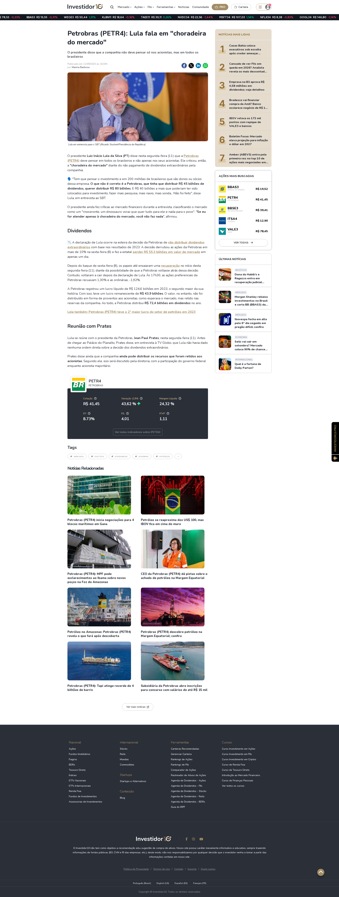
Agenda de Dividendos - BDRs (188, 801)
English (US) (163, 883)
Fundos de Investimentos (83, 796)
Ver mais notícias (135, 707)
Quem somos (208, 869)
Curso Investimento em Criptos (239, 759)
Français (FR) (199, 883)
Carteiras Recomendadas (185, 748)
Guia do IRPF (178, 807)
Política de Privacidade (136, 869)
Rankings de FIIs (180, 764)
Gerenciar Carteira (181, 754)
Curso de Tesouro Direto (235, 770)
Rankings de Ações (181, 759)
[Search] (112, 7)
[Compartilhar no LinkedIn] (198, 65)
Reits (123, 754)
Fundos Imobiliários (79, 754)
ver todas (241, 242)
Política (99, 456)
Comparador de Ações (183, 770)
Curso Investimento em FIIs (237, 754)
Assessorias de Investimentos (85, 801)
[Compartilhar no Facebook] (184, 65)
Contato (178, 869)
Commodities (127, 764)
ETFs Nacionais (77, 780)
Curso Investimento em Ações (238, 748)
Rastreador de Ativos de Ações (188, 775)
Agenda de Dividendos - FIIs (186, 786)
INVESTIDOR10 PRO (335, 438)
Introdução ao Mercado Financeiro (241, 775)
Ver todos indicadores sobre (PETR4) (137, 432)
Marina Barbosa (81, 67)
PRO (222, 7)
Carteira (243, 7)
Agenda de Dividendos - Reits (187, 796)
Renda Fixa (75, 791)
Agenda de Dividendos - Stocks (188, 791)
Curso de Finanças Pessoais (237, 780)
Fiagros (73, 759)
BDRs (72, 764)
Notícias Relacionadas (85, 468)
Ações (138, 7)
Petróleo (164, 456)
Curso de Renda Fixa (233, 764)
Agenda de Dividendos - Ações (188, 780)
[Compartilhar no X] (191, 65)
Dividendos (121, 456)
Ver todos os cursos (233, 786)
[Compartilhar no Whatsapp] (205, 65)
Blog (122, 798)
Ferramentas (165, 7)
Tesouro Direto (77, 770)
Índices (73, 775)
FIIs (150, 7)
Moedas (124, 759)
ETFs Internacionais (80, 786)
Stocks (123, 748)
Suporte (192, 869)
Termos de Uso (161, 869)
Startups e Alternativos (133, 781)
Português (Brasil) (142, 883)
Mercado (123, 7)
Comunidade (200, 7)
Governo (143, 456)
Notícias (183, 7)
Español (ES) (181, 883)
